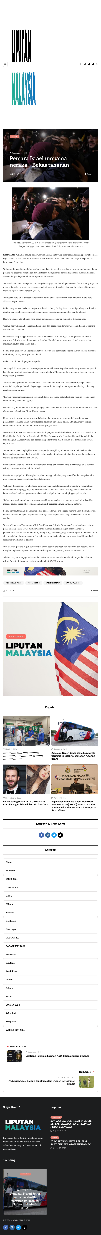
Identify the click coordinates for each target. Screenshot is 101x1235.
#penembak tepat (53, 583)
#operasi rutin (34, 583)
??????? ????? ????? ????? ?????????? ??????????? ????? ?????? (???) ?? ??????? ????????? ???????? (23, 756)
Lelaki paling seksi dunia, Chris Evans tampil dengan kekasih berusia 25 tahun (25, 803)
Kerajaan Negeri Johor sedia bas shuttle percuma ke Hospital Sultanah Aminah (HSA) (73, 756)
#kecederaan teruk (13, 583)
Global (14, 136)
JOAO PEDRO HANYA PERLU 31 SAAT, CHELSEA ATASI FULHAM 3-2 (71, 1143)
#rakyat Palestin (73, 583)
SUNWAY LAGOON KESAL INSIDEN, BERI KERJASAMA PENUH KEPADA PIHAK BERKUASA (71, 1124)
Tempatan (56, 1117)
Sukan (54, 1137)
